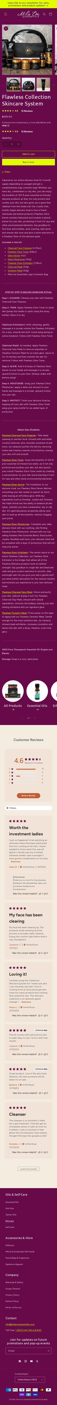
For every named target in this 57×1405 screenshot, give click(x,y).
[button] (5, 14)
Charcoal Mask (15, 267)
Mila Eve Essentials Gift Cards (20, 1251)
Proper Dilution (13, 1289)
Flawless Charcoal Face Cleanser (19, 435)
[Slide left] (3, 85)
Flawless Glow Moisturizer (15, 524)
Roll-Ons (10, 1208)
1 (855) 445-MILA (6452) (29, 1330)
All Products (13, 705)
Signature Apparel (14, 1264)
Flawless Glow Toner (18, 252)
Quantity (7, 138)
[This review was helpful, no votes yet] (39, 953)
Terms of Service (14, 1307)
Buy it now (28, 162)
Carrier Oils (11, 1215)
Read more (15, 861)
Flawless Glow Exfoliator (20, 263)
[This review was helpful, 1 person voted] (40, 893)
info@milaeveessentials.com (20, 1324)
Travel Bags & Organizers (17, 1258)
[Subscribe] (48, 1351)
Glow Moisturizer (16, 259)
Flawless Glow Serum (13, 484)
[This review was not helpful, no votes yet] (45, 893)
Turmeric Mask (15, 270)
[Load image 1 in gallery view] (13, 84)
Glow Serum (14, 255)
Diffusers (10, 1245)
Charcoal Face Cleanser (20, 248)
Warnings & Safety (14, 1282)
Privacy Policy (12, 1295)
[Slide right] (54, 85)
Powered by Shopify (40, 1399)
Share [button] (7, 172)
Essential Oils (37, 705)
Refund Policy (12, 1301)
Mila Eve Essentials (24, 1399)
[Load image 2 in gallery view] (28, 84)
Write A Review (28, 795)
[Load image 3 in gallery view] (43, 84)
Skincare (10, 1221)
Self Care (10, 1227)
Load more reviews (28, 1169)
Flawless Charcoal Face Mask (17, 592)
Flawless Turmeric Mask (14, 613)
